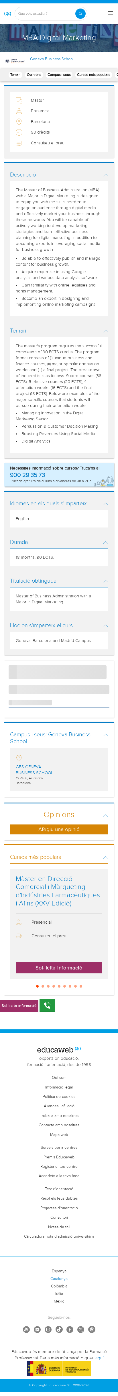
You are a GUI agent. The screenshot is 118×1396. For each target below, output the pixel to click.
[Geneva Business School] (15, 61)
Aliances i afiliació (59, 1106)
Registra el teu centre (59, 1166)
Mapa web (59, 1135)
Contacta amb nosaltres (59, 1125)
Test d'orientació (59, 1189)
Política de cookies (59, 1096)
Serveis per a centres (59, 1147)
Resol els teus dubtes (59, 1198)
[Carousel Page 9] (81, 986)
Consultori (59, 1217)
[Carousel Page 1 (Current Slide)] (37, 986)
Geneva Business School (52, 59)
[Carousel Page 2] (43, 986)
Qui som (59, 1077)
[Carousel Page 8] (75, 986)
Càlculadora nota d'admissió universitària (59, 1236)
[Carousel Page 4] (53, 986)
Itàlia (59, 1294)
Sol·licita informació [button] (59, 968)
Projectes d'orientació (59, 1208)
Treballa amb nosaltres (59, 1116)
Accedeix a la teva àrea (59, 1176)
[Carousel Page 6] (64, 986)
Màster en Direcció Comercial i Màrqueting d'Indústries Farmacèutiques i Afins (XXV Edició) (58, 891)
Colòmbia (59, 1286)
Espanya (59, 1271)
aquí (99, 1358)
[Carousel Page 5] (59, 986)
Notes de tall (59, 1227)
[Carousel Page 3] (48, 986)
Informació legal (59, 1087)
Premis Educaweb (59, 1157)
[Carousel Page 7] (70, 986)
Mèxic (59, 1301)
